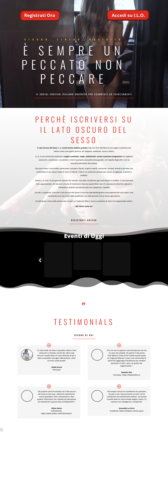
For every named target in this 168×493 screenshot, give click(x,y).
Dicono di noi (84, 335)
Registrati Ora (39, 15)
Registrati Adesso (84, 220)
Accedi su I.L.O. (128, 15)
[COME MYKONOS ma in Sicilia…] (116, 259)
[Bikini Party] (58, 259)
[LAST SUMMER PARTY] (87, 259)
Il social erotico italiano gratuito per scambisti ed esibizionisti (84, 94)
